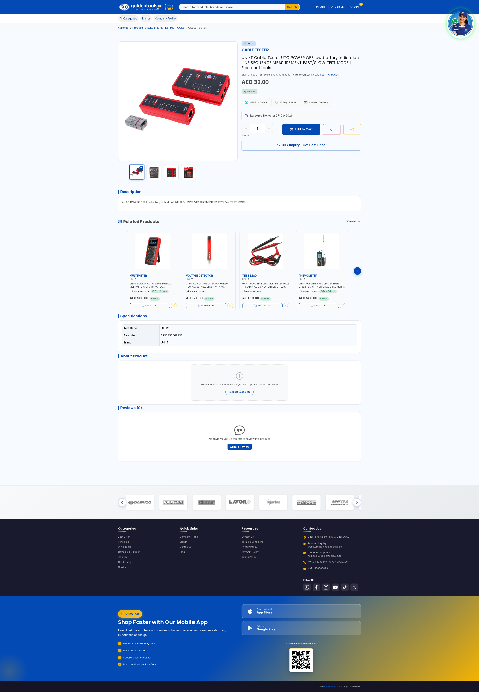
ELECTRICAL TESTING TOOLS (165, 27)
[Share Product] (352, 129)
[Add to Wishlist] (332, 129)
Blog (182, 552)
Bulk (322, 6)
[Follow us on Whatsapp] (307, 587)
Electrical (123, 557)
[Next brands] (357, 502)
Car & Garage (125, 562)
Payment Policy (250, 552)
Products (138, 27)
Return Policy (249, 557)
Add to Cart (303, 129)
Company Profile (189, 536)
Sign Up (339, 6)
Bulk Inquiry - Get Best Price (303, 145)
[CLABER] (206, 502)
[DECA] (306, 502)
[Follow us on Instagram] (326, 587)
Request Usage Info (240, 392)
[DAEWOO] (140, 502)
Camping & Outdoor (129, 552)
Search (292, 7)
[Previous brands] (122, 502)
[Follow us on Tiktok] (345, 587)
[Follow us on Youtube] (335, 587)
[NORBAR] (273, 502)
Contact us (186, 546)
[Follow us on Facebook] (316, 587)
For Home (123, 541)
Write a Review (239, 446)
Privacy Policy (249, 546)
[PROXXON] (173, 502)
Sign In (183, 541)
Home (125, 27)
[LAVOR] (240, 502)
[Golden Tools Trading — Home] (146, 7)
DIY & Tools (124, 546)
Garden (122, 567)
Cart (357, 6)
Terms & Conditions (252, 541)
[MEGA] (340, 502)
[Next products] (357, 271)
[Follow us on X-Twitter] (354, 587)
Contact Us (248, 536)
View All (352, 221)
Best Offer (124, 536)
